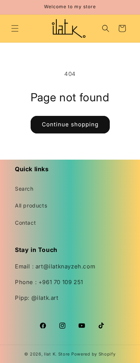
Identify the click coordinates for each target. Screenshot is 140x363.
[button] (15, 28)
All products (31, 205)
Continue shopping (70, 124)
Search (24, 188)
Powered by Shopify (93, 354)
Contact (25, 222)
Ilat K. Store (57, 354)
